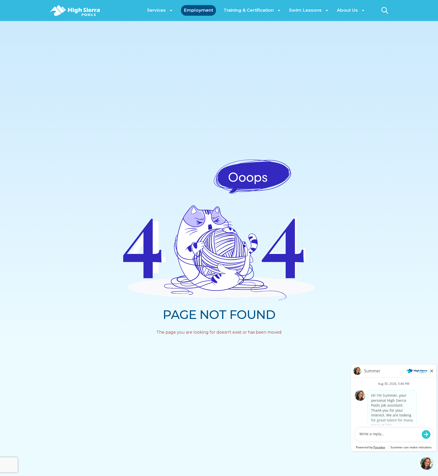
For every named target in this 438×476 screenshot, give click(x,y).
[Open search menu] (385, 10)
